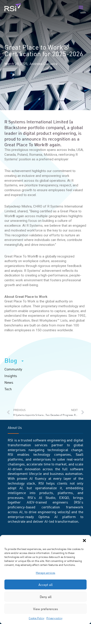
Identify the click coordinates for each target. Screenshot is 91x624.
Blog (10, 360)
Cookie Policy (36, 618)
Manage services (45, 572)
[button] (84, 540)
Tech (8, 389)
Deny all (45, 597)
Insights (10, 376)
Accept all (45, 585)
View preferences (45, 609)
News (8, 382)
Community (13, 369)
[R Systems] (12, 7)
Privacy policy (54, 618)
